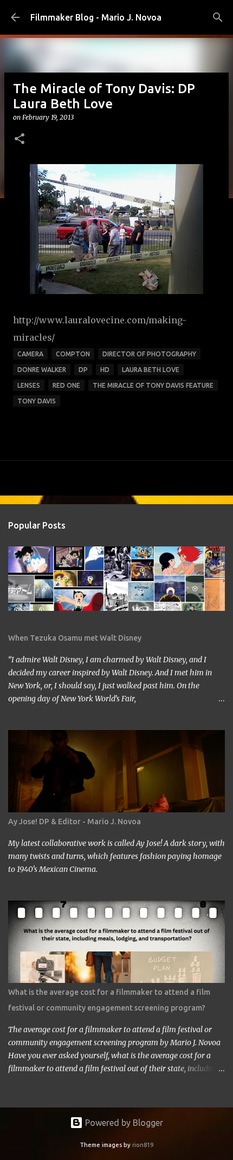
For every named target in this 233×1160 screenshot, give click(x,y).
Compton (73, 353)
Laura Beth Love (150, 369)
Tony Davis (36, 401)
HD (104, 369)
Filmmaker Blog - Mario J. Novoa (95, 17)
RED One (66, 385)
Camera (30, 353)
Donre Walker (41, 369)
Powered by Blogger (123, 1123)
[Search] (217, 17)
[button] (19, 139)
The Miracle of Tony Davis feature (153, 385)
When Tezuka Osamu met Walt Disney (74, 638)
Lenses (28, 385)
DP (83, 369)
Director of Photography (149, 353)
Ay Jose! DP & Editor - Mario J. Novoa (74, 821)
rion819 (142, 1145)
